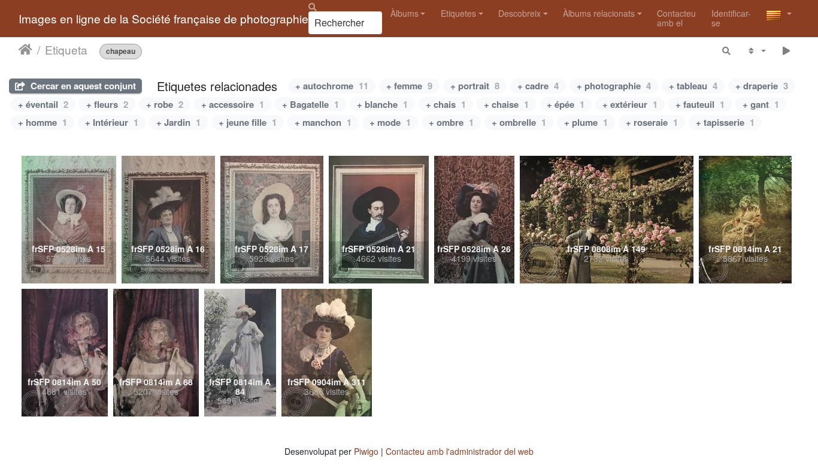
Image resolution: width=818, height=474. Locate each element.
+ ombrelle (519, 122)
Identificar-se (731, 17)
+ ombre (451, 122)
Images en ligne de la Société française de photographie (163, 18)
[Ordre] (756, 50)
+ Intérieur (111, 122)
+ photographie (614, 85)
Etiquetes (458, 13)
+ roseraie (652, 122)
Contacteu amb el (676, 17)
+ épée (565, 104)
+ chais (446, 104)
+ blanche (382, 104)
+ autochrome (331, 85)
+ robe (164, 104)
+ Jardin (178, 122)
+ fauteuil (700, 104)
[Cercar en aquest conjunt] (727, 50)
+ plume (586, 122)
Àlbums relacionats (599, 13)
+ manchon (323, 122)
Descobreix (519, 13)
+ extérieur (630, 104)
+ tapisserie (725, 122)
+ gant (761, 104)
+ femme (409, 85)
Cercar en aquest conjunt (82, 85)
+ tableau (693, 85)
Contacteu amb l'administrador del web (460, 451)
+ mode (390, 122)
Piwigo (366, 451)
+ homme (42, 122)
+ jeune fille (248, 122)
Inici (25, 49)
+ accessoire (232, 104)
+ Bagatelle (310, 104)
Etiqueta (66, 49)
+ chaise (506, 104)
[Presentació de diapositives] (786, 50)
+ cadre (538, 85)
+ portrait (474, 85)
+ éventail (43, 104)
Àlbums (404, 13)
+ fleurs (107, 104)
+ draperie (761, 85)
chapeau (120, 51)
